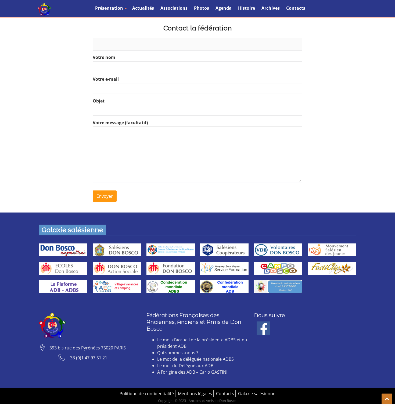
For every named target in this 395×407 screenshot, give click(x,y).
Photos (201, 8)
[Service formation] (224, 268)
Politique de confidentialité (147, 394)
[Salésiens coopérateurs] (224, 250)
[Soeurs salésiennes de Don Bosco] (170, 250)
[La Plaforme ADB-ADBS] (63, 286)
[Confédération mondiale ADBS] (170, 286)
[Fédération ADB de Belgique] (278, 286)
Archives (270, 8)
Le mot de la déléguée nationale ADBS (195, 359)
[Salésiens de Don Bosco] (117, 250)
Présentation (109, 8)
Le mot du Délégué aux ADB (185, 366)
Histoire (246, 8)
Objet (99, 101)
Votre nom (104, 57)
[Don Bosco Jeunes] (332, 250)
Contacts (295, 8)
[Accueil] (44, 9)
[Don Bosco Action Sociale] (117, 268)
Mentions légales (195, 394)
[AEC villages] (117, 286)
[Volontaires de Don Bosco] (278, 250)
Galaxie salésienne (256, 394)
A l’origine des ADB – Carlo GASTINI (192, 372)
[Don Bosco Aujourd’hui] (63, 250)
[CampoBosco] (278, 268)
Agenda (224, 8)
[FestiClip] (332, 268)
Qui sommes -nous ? (177, 353)
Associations (174, 8)
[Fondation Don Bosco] (170, 268)
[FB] (263, 325)
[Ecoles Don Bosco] (63, 268)
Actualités (143, 8)
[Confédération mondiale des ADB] (224, 286)
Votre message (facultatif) (120, 123)
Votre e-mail (106, 79)
